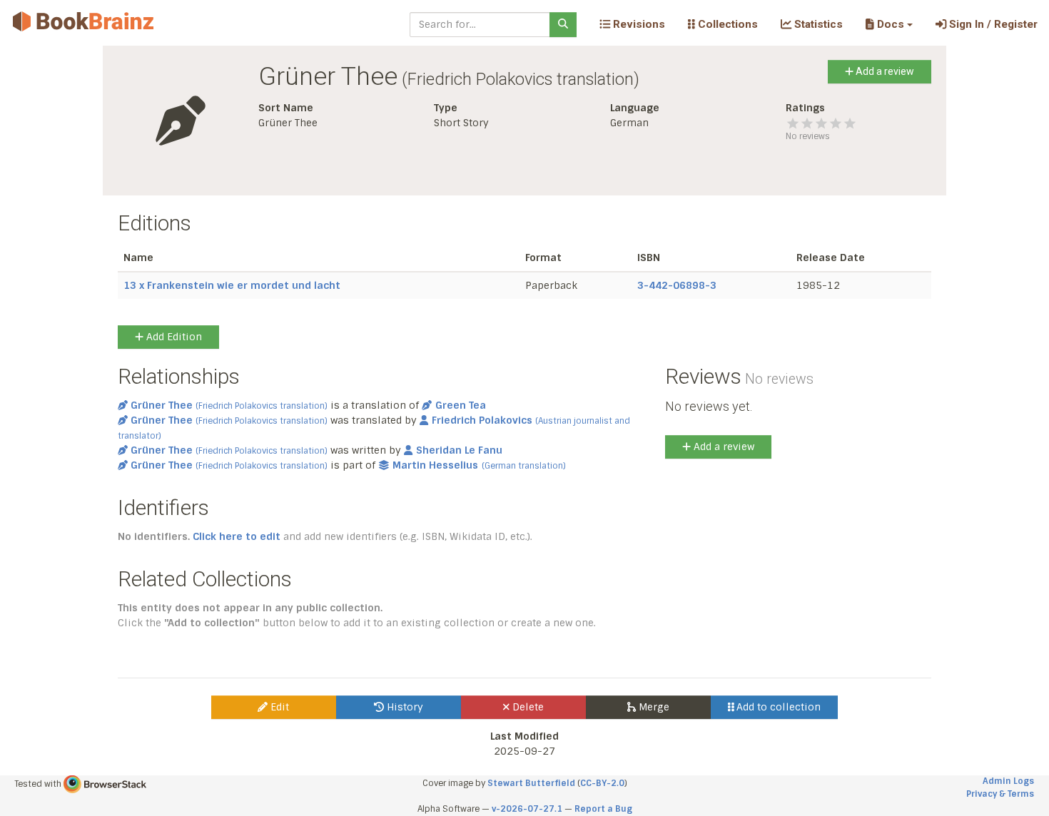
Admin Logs (1008, 781)
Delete (527, 706)
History (403, 706)
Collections (726, 24)
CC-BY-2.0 (602, 783)
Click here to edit (236, 536)
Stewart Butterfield (531, 783)
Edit (278, 706)
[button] (888, 24)
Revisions (637, 24)
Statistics (817, 24)
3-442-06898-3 (676, 285)
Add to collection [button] (777, 706)
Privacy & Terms (1000, 794)
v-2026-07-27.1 (527, 809)
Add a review (883, 71)
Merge (652, 706)
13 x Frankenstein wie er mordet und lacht (231, 285)
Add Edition (172, 336)
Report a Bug (603, 809)
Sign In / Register (992, 24)
